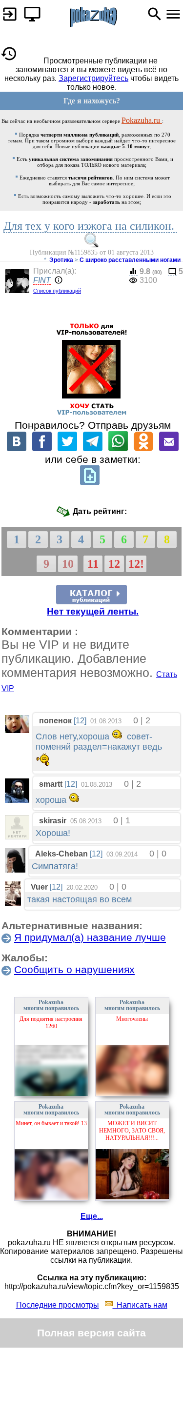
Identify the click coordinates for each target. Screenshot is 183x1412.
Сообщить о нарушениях (74, 969)
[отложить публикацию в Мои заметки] (90, 482)
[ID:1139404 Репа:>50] (17, 800)
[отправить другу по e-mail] (169, 448)
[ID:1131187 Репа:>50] (13, 903)
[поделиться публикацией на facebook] (42, 448)
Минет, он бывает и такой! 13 (51, 1123)
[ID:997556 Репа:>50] (15, 870)
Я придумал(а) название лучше (90, 937)
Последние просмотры (57, 1305)
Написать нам (140, 1305)
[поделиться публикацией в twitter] (67, 448)
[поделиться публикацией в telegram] (92, 448)
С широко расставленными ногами (130, 260)
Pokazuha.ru (142, 120)
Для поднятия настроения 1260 (51, 1022)
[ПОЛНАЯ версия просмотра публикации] (30, 11)
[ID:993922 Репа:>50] (17, 730)
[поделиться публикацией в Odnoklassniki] (143, 448)
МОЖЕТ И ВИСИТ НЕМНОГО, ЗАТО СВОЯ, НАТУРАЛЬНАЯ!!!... (132, 1130)
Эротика (61, 260)
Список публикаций (57, 291)
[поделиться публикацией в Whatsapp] (118, 448)
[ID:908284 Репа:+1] (17, 837)
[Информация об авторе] (58, 281)
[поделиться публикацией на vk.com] (16, 448)
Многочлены (132, 1018)
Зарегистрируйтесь (93, 78)
